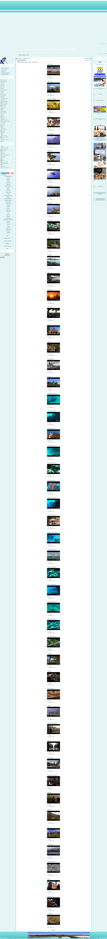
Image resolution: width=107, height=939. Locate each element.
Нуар (2, 115)
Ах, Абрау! (49, 254)
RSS (105, 53)
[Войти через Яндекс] (8, 173)
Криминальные (4, 104)
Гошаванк (49, 376)
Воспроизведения (35, 62)
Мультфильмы (4, 112)
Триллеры (3, 132)
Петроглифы (50, 913)
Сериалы (3, 125)
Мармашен (49, 792)
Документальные (8, 185)
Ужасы (7, 235)
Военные (3, 85)
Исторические (4, 94)
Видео (21, 58)
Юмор (3, 141)
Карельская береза (51, 688)
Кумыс (49, 740)
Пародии (3, 118)
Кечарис (49, 705)
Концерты (8, 197)
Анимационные (3, 174)
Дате (23, 62)
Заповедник (50, 653)
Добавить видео (87, 58)
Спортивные (4, 128)
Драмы (3, 91)
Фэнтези (3, 138)
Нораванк (49, 809)
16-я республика (50, 64)
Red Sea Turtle (50, 202)
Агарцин (49, 237)
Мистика (3, 108)
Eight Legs (49, 116)
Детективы (8, 182)
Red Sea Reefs (50, 185)
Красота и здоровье (5, 102)
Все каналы (3, 166)
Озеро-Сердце (50, 844)
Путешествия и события (5, 121)
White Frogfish (50, 220)
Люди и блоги (4, 105)
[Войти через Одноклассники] (12, 173)
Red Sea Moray (50, 150)
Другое (3, 92)
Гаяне (49, 324)
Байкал (49, 272)
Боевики (3, 82)
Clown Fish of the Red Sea (52, 98)
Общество (3, 153)
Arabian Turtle (50, 81)
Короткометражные (5, 101)
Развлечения (4, 122)
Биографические (4, 81)
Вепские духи (50, 289)
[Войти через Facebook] (6, 173)
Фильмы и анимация (7, 240)
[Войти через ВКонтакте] (4, 173)
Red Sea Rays (50, 168)
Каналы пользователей (5, 167)
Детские (3, 88)
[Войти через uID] (2, 173)
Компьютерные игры (5, 98)
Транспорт (3, 131)
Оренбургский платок (51, 861)
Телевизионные (4, 129)
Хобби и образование (5, 139)
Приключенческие (4, 119)
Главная (18, 58)
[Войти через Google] (10, 173)
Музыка (3, 109)
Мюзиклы (3, 114)
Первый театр (50, 896)
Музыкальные (4, 111)
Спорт (3, 159)
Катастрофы (4, 95)
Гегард (49, 341)
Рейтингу (30, 62)
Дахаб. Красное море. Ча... (52, 393)
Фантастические (4, 135)
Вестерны (3, 84)
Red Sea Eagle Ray (51, 133)
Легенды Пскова (50, 757)
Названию (26, 62)
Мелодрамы (8, 205)
